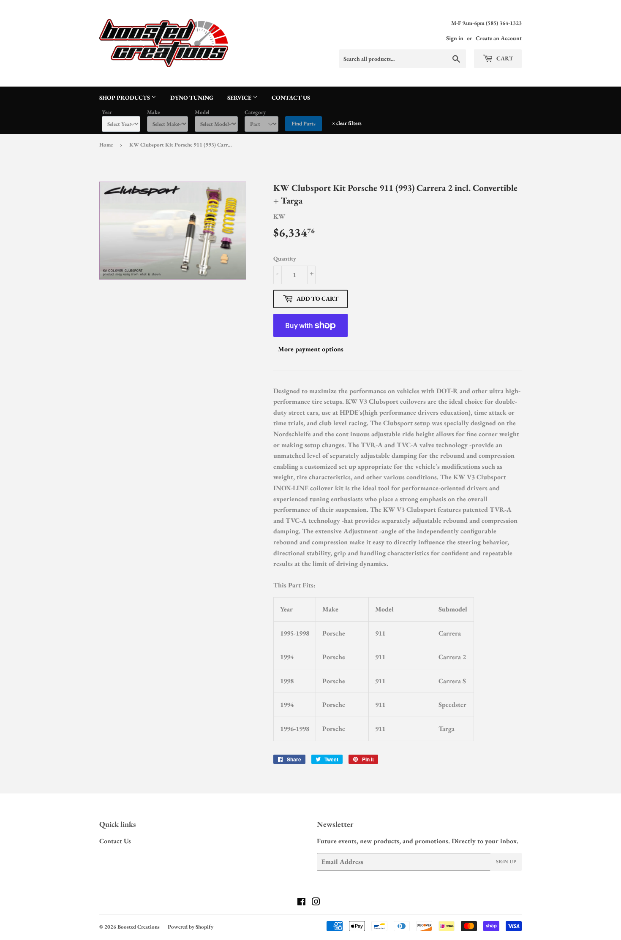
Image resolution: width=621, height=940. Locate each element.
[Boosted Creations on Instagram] (316, 902)
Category (255, 112)
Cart (504, 58)
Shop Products (125, 97)
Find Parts (303, 123)
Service (240, 97)
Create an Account (499, 38)
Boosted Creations (138, 926)
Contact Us (291, 97)
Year (107, 112)
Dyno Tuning (191, 97)
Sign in (454, 38)
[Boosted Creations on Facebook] (301, 902)
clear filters (347, 123)
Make (153, 112)
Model (202, 112)
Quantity (284, 258)
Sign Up (506, 861)
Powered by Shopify (190, 926)
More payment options (310, 349)
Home (106, 144)
